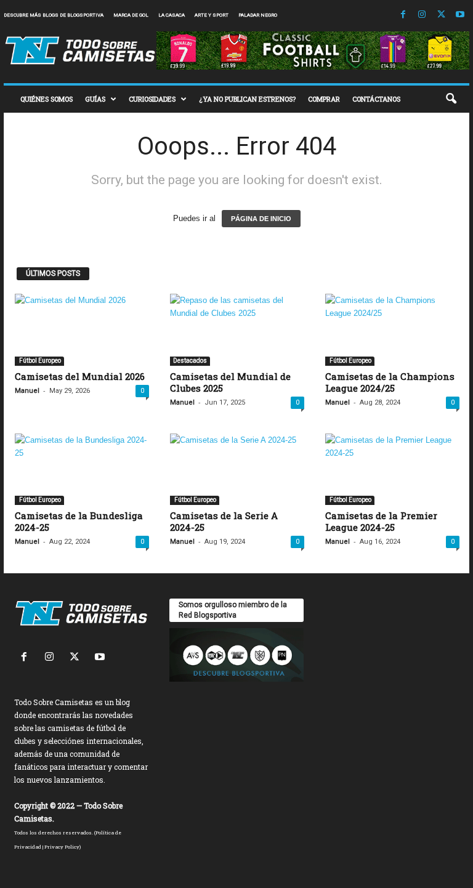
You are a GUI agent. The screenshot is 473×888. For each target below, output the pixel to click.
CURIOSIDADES (152, 98)
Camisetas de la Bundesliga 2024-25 (79, 521)
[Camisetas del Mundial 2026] (82, 329)
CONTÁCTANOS (376, 98)
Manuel (27, 391)
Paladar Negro (257, 15)
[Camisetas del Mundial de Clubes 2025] (237, 329)
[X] (441, 15)
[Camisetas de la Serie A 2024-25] (237, 469)
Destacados (190, 360)
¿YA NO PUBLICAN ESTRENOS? (247, 98)
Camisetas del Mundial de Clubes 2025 (230, 382)
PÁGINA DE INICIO (261, 218)
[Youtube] (460, 15)
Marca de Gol (130, 15)
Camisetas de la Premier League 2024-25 (381, 521)
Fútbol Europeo (39, 360)
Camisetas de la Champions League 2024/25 (390, 382)
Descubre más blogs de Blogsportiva (53, 15)
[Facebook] (402, 15)
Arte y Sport (211, 15)
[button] (450, 99)
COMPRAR (324, 98)
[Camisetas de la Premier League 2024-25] (392, 469)
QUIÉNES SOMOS (46, 98)
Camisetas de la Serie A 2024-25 (224, 521)
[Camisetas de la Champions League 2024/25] (392, 329)
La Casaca (171, 15)
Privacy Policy (61, 847)
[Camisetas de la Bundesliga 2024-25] (82, 469)
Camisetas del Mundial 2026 (80, 376)
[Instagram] (421, 15)
